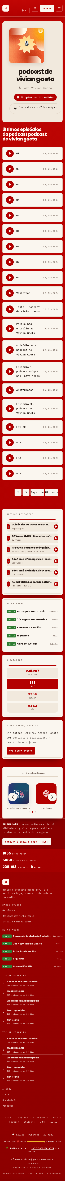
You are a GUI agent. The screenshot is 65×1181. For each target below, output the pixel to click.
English (23, 1117)
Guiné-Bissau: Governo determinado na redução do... (32, 524)
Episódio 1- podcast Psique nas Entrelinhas (28, 371)
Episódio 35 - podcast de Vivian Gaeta (26, 408)
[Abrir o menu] (59, 8)
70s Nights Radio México (32, 619)
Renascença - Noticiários (22, 981)
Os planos (8, 910)
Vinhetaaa (23, 293)
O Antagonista (16, 1010)
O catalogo (9, 1100)
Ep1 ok (21, 427)
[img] (32, 1141)
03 (17, 246)
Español (9, 1117)
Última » (51, 492)
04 (17, 231)
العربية (54, 1122)
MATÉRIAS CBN (15, 991)
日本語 (43, 1122)
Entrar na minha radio (17, 921)
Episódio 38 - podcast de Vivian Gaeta (26, 350)
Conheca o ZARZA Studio (26, 841)
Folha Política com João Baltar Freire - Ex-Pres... (32, 582)
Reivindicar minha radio (18, 915)
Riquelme (23, 635)
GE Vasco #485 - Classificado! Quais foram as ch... (32, 536)
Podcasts (8, 1105)
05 (17, 215)
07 (17, 184)
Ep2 (18, 442)
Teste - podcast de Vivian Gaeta (28, 309)
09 (17, 153)
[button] (29, 811)
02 (17, 262)
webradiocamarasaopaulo (23, 1000)
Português (39, 1117)
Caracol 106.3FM (27, 643)
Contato (7, 1094)
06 (17, 200)
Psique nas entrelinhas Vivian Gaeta (25, 328)
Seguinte (37, 492)
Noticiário (13, 1019)
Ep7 (18, 473)
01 (17, 277)
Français (55, 1117)
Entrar (47, 8)
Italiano (29, 1122)
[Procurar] (35, 8)
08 (17, 168)
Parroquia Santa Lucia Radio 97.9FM (32, 611)
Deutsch (14, 1122)
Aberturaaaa (24, 389)
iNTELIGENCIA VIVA (42, 1148)
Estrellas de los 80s (29, 627)
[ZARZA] (5, 8)
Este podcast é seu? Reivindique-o (38, 109)
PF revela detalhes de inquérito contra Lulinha (32, 547)
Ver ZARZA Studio (20, 750)
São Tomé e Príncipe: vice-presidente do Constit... (32, 559)
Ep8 (18, 458)
